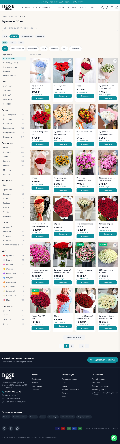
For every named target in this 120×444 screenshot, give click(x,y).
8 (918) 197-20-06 (12, 395)
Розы (21, 43)
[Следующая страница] (87, 346)
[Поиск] (102, 7)
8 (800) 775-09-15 (41, 7)
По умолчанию (9, 59)
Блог (64, 397)
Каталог (60, 7)
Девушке (54, 49)
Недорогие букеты (67, 417)
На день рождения (84, 417)
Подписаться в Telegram (104, 360)
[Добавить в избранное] (47, 61)
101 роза (6, 417)
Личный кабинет (98, 379)
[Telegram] (4, 428)
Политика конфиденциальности (96, 428)
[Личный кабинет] (107, 7)
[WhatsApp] (10, 428)
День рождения (17, 49)
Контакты (65, 386)
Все (5, 36)
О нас (91, 7)
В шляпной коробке (19, 417)
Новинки (6, 71)
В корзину (40, 98)
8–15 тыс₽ (7, 99)
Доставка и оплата (69, 379)
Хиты (64, 49)
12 (82, 346)
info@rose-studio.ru (12, 398)
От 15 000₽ (8, 104)
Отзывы (82, 7)
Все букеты (36, 379)
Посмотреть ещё (74, 337)
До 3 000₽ (7, 86)
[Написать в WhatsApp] (114, 438)
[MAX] (17, 428)
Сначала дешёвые (10, 63)
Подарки (40, 36)
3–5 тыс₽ (7, 91)
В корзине (33, 417)
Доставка (71, 7)
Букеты (14, 36)
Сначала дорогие (10, 67)
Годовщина (32, 49)
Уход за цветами (98, 390)
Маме (44, 49)
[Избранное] (112, 7)
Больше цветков (9, 75)
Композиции (27, 36)
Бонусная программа (70, 390)
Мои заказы (96, 383)
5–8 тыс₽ (7, 95)
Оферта (115, 428)
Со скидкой (75, 49)
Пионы (12, 43)
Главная (5, 16)
